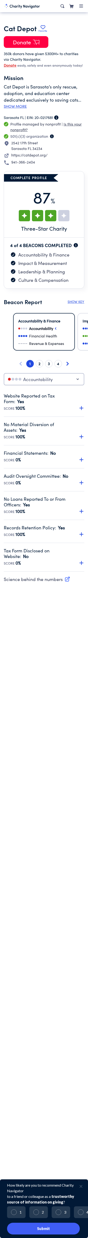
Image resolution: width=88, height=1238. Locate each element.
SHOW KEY (76, 301)
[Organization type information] (52, 136)
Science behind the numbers (33, 579)
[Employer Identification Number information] (56, 117)
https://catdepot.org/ (29, 155)
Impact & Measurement (42, 263)
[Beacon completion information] (76, 245)
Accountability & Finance (43, 254)
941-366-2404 (23, 162)
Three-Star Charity (44, 228)
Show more (15, 106)
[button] (44, 399)
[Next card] (67, 363)
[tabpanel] (44, 482)
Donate (10, 65)
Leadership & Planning (41, 271)
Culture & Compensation (43, 280)
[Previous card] (20, 363)
